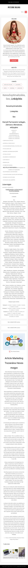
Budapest (6, 71)
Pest (12, 74)
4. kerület (23, 305)
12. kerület (16, 310)
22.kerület (11, 316)
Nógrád (9, 74)
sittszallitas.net (7, 154)
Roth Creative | (18, 566)
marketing (12, 88)
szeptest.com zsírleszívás (14, 138)
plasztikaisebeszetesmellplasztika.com (12, 146)
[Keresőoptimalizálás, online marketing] (14, 7)
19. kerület (11, 314)
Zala (20, 76)
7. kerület (9, 308)
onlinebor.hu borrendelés (9, 156)
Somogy (15, 74)
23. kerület (16, 316)
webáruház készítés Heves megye (10, 557)
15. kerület (20, 311)
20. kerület (16, 314)
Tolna (11, 76)
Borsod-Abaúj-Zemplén (20, 69)
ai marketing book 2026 (14, 56)
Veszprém (16, 76)
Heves (9, 73)
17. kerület (13, 313)
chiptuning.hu (6, 159)
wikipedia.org (6, 162)
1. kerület (9, 305)
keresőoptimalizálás (7, 50)
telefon (5, 88)
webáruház (19, 88)
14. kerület (15, 311)
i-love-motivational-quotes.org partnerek (13, 174)
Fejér (14, 71)
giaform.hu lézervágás (7, 187)
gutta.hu (14, 131)
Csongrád (10, 71)
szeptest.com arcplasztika (14, 136)
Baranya (10, 69)
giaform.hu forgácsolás (9, 143)
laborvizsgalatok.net (8, 140)
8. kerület (13, 308)
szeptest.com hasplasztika (14, 169)
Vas (13, 76)
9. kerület (18, 308)
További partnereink (7, 165)
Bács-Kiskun (5, 69)
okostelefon (18, 84)
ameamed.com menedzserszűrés (10, 151)
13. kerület (10, 311)
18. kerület (18, 313)
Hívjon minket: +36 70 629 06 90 (13, 2)
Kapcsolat (14, 60)
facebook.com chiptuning (9, 177)
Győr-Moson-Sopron (19, 71)
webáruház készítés (8, 84)
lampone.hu (14, 130)
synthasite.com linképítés (9, 179)
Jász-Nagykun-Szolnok (16, 73)
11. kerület (11, 310)
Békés (13, 69)
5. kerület (12, 306)
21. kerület (21, 314)
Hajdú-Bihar (5, 73)
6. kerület (16, 306)
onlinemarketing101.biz (14, 135)
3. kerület (18, 305)
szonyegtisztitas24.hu (14, 133)
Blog (16, 45)
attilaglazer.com (7, 148)
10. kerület (23, 308)
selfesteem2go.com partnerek (10, 171)
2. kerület (14, 305)
